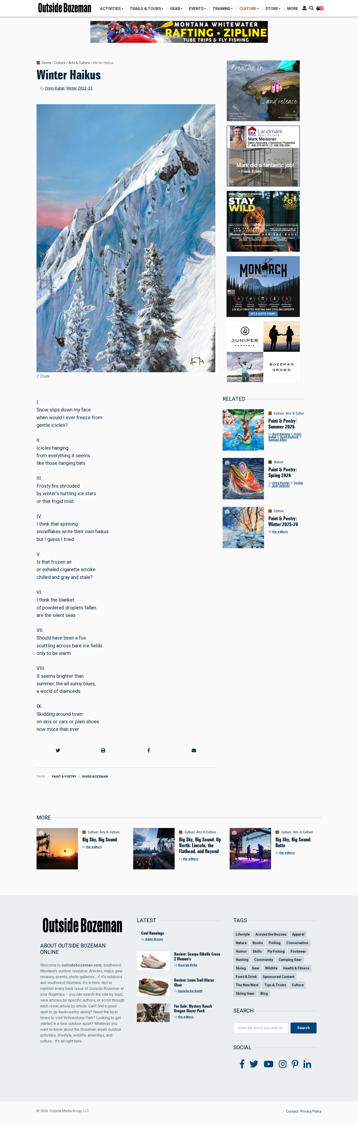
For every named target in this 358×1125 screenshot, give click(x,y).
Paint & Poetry (64, 776)
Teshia (298, 483)
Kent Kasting (281, 434)
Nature (278, 462)
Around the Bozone (270, 934)
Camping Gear (290, 960)
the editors (280, 531)
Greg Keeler (281, 483)
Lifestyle (243, 934)
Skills (257, 951)
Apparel (298, 934)
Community (263, 960)
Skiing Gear (245, 993)
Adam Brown (154, 939)
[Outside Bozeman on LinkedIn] (307, 1064)
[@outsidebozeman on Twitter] (254, 1064)
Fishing (275, 943)
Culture (60, 63)
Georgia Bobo (188, 965)
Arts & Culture (79, 63)
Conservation (297, 943)
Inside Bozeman (95, 776)
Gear (256, 968)
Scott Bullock (289, 437)
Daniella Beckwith (190, 991)
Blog (264, 993)
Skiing (241, 968)
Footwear (298, 951)
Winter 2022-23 (79, 88)
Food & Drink (246, 977)
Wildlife (271, 968)
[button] (58, 750)
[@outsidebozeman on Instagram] (283, 1064)
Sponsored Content (278, 977)
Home (46, 63)
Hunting (242, 960)
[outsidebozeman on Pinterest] (295, 1064)
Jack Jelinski (280, 486)
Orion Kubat (55, 88)
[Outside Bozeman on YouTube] (269, 1064)
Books (258, 943)
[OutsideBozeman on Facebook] (242, 1064)
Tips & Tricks (275, 985)
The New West (247, 985)
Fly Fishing (276, 951)
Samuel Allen (277, 440)
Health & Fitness (296, 968)
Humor (241, 951)
